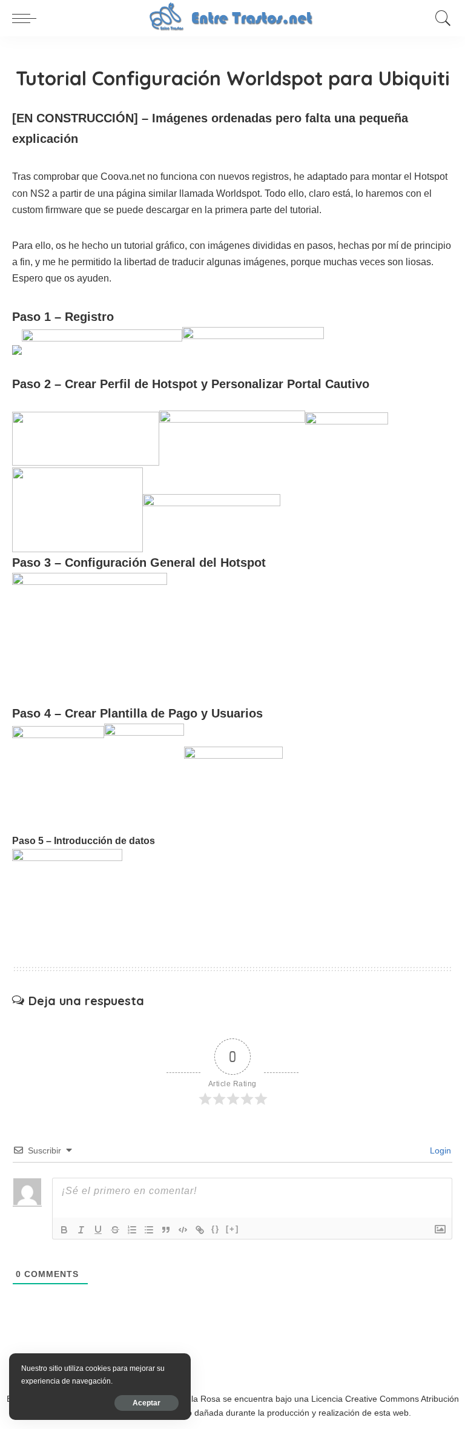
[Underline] (98, 1230)
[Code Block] (182, 1230)
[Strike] (115, 1230)
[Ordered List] (132, 1230)
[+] (232, 1228)
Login (439, 1150)
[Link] (199, 1230)
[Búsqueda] (440, 18)
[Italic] (81, 1230)
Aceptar (146, 1403)
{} (215, 1228)
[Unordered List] (148, 1230)
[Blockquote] (165, 1230)
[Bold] (64, 1230)
